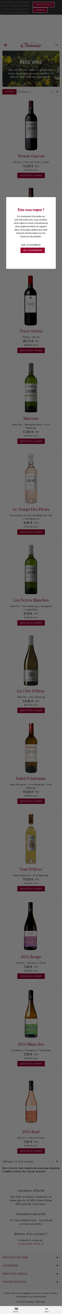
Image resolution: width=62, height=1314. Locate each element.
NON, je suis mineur (31, 245)
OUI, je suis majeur (32, 250)
